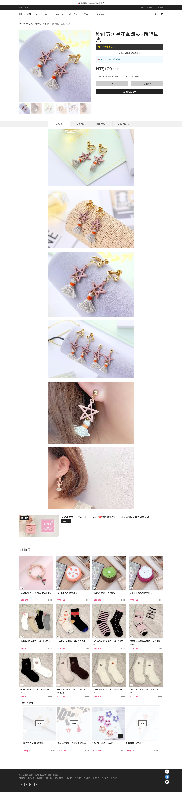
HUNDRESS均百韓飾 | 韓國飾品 (30, 24)
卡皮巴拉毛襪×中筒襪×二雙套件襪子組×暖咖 (72, 691)
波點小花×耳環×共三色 (102, 742)
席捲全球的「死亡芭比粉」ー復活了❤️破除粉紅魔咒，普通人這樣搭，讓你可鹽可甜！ (106, 517)
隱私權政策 (59, 778)
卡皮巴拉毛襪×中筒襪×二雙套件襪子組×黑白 (35, 691)
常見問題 (105, 778)
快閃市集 (31, 778)
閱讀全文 (66, 521)
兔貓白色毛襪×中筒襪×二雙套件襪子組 (108, 691)
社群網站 (114, 778)
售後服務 (87, 778)
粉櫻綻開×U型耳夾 (134, 742)
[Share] (167, 777)
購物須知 (49, 778)
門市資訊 (22, 778)
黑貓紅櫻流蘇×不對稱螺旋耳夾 (71, 742)
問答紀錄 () (102, 124)
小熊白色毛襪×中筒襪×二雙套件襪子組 (145, 691)
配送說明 (78, 778)
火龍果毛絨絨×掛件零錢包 (141, 593)
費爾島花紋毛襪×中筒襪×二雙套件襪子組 (145, 643)
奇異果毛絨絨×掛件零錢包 (104, 593)
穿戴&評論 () (123, 124)
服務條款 (40, 778)
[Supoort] (167, 772)
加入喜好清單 (147, 83)
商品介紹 (58, 124)
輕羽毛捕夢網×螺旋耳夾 (34, 742)
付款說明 (69, 778)
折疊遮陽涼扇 (106, 47)
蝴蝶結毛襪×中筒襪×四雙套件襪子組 (35, 641)
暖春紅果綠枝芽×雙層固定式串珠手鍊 (35, 593)
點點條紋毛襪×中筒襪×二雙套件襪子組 (108, 643)
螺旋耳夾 (46, 24)
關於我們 (96, 778)
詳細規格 (80, 124)
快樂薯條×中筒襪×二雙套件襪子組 (71, 641)
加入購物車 (130, 91)
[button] (23, 65)
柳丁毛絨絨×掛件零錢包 (67, 593)
